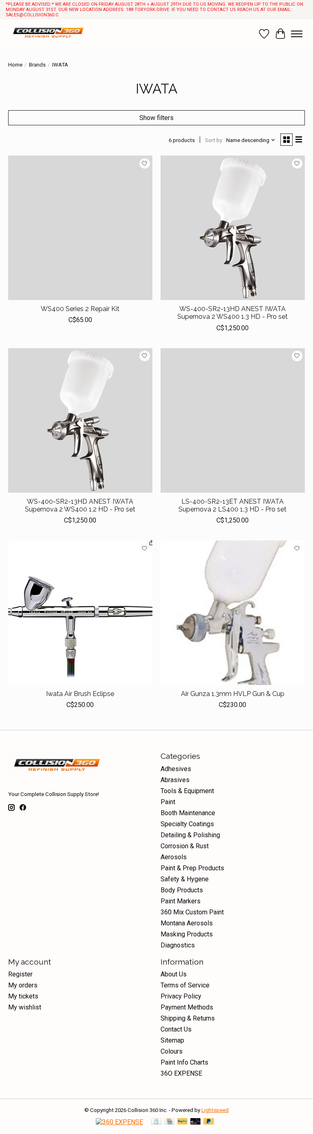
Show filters (156, 118)
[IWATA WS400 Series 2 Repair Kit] (80, 228)
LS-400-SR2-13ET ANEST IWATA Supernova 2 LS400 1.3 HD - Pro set (233, 505)
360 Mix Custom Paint (192, 912)
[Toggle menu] (297, 34)
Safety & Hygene (185, 879)
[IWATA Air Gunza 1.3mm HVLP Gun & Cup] (233, 612)
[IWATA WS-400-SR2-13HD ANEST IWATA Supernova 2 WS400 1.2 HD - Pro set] (80, 420)
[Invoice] (156, 1122)
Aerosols (174, 857)
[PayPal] (182, 1122)
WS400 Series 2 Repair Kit (80, 309)
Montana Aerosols (187, 923)
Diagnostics (178, 945)
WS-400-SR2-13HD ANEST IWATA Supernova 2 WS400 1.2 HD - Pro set (80, 505)
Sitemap (172, 1040)
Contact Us (176, 1029)
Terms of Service (185, 985)
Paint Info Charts (184, 1062)
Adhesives (176, 769)
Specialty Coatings (187, 824)
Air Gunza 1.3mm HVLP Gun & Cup (232, 694)
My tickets (23, 996)
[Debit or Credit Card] (195, 1122)
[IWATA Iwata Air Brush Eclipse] (80, 612)
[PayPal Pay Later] (208, 1122)
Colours (172, 1051)
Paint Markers (181, 901)
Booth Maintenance (188, 813)
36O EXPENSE (181, 1073)
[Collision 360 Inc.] (49, 34)
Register (20, 974)
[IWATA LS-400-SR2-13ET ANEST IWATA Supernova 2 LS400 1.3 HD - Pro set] (233, 420)
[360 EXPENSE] (119, 1122)
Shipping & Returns (188, 1018)
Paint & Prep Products (192, 868)
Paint (168, 802)
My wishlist (24, 1007)
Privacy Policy (181, 996)
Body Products (182, 890)
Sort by (213, 140)
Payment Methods (187, 1007)
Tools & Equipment (187, 791)
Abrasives (175, 780)
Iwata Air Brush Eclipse (80, 694)
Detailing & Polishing (190, 835)
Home (15, 65)
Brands (37, 65)
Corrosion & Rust (185, 846)
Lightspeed (215, 1110)
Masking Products (187, 934)
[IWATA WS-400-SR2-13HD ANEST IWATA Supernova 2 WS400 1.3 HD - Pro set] (233, 228)
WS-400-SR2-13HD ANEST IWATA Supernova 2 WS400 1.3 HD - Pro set (232, 312)
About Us (174, 974)
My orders (22, 985)
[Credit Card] (169, 1122)
